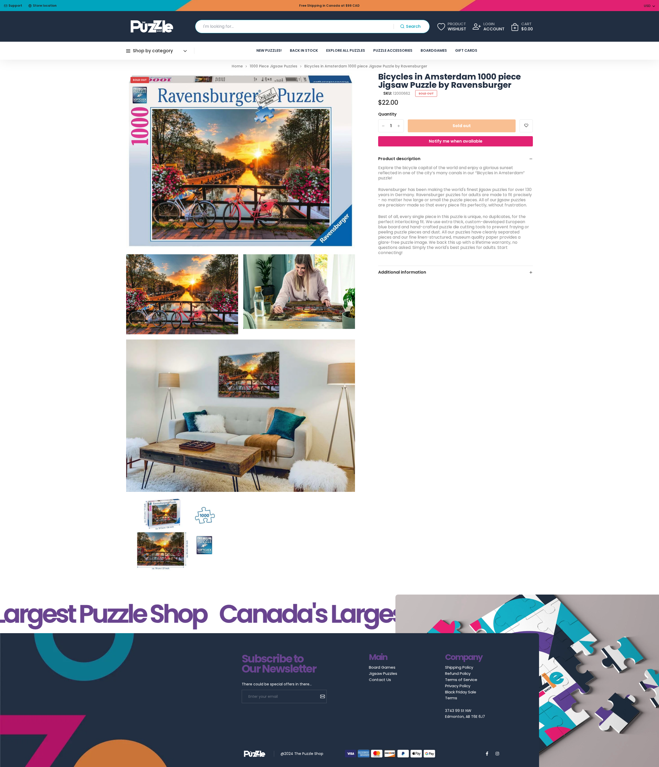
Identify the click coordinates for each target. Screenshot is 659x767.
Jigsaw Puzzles (383, 673)
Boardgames (434, 50)
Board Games (382, 667)
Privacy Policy (457, 685)
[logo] (152, 26)
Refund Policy (458, 673)
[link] (345, 83)
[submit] (320, 696)
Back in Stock (304, 50)
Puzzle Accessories (392, 50)
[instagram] (497, 753)
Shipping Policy (459, 667)
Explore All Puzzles (345, 50)
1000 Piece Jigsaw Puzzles (273, 66)
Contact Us (380, 679)
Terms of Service (461, 679)
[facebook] (487, 753)
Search (413, 26)
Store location (45, 5)
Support (15, 5)
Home (237, 66)
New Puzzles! (269, 50)
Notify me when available (455, 141)
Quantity (387, 114)
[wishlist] (526, 125)
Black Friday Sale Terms (460, 695)
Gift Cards (466, 50)
